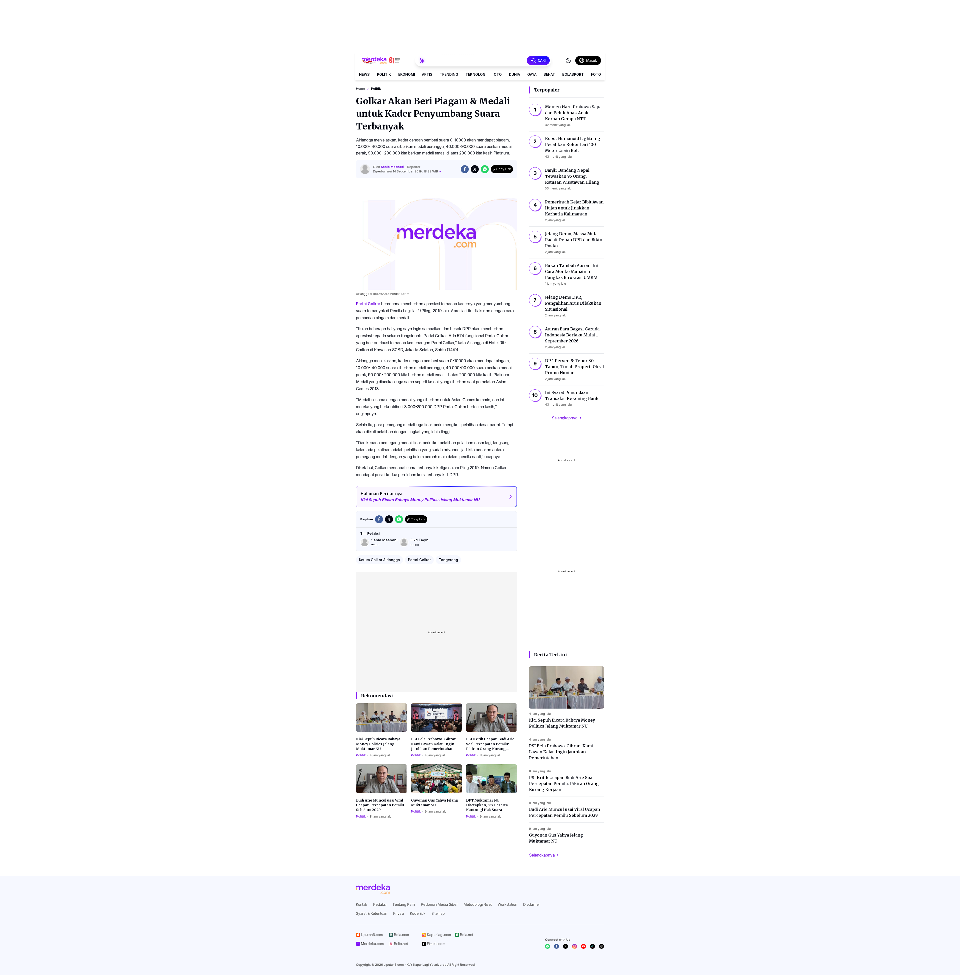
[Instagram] (574, 946)
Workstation (507, 904)
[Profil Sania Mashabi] (365, 169)
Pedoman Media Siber (439, 904)
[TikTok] (592, 946)
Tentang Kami (403, 904)
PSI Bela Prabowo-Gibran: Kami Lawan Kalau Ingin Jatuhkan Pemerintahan (434, 744)
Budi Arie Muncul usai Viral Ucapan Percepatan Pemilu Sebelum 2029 (380, 805)
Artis (427, 74)
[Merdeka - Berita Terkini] (381, 60)
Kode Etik (418, 913)
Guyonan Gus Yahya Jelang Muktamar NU (434, 802)
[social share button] (465, 169)
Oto (498, 74)
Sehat (549, 74)
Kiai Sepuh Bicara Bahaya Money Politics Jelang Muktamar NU (378, 744)
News (364, 74)
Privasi (398, 913)
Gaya (531, 74)
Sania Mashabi (393, 167)
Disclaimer (531, 904)
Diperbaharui (405, 171)
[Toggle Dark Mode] (568, 60)
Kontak (361, 904)
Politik (384, 74)
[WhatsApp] (547, 946)
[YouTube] (583, 946)
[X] (565, 946)
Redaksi (379, 904)
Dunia (514, 74)
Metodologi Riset (478, 904)
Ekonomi (406, 74)
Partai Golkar (368, 303)
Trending (449, 74)
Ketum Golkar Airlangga (379, 560)
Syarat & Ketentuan (371, 913)
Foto (596, 74)
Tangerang (448, 560)
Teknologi (476, 74)
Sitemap (438, 913)
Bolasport (573, 74)
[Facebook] (556, 946)
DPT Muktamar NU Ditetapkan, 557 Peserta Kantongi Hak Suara (487, 805)
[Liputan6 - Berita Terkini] (373, 889)
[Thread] (601, 946)
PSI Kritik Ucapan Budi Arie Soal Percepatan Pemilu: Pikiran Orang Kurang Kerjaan (490, 744)
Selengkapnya (565, 417)
